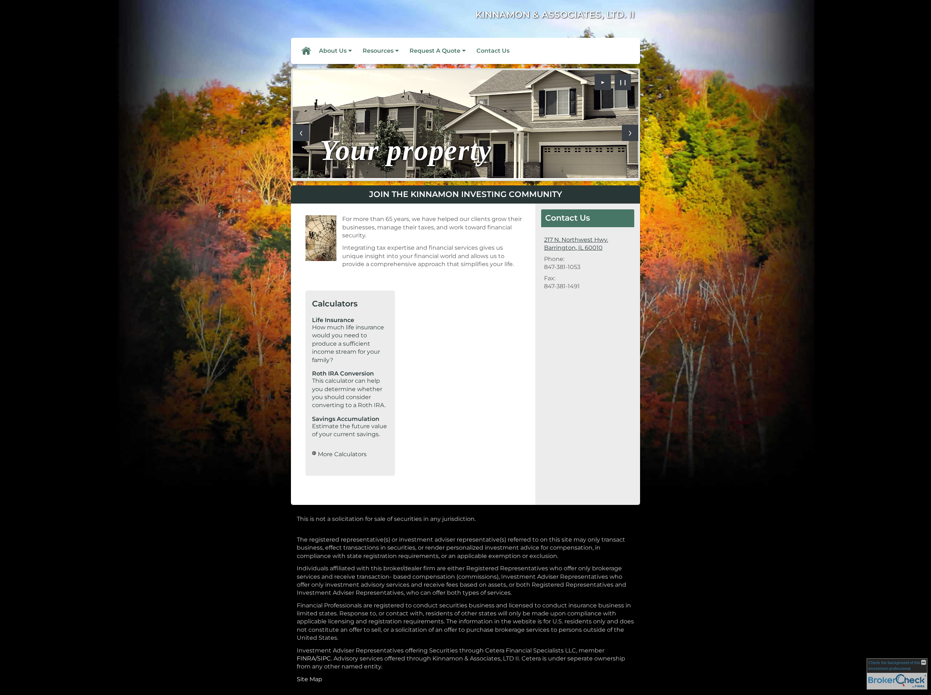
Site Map (309, 679)
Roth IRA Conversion (343, 373)
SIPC (324, 658)
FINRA (306, 658)
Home (305, 51)
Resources (378, 50)
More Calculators (342, 454)
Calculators (334, 304)
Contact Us (493, 50)
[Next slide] (630, 133)
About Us (333, 50)
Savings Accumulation (345, 418)
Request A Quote (434, 50)
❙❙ (623, 82)
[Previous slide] (301, 133)
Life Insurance (333, 320)
